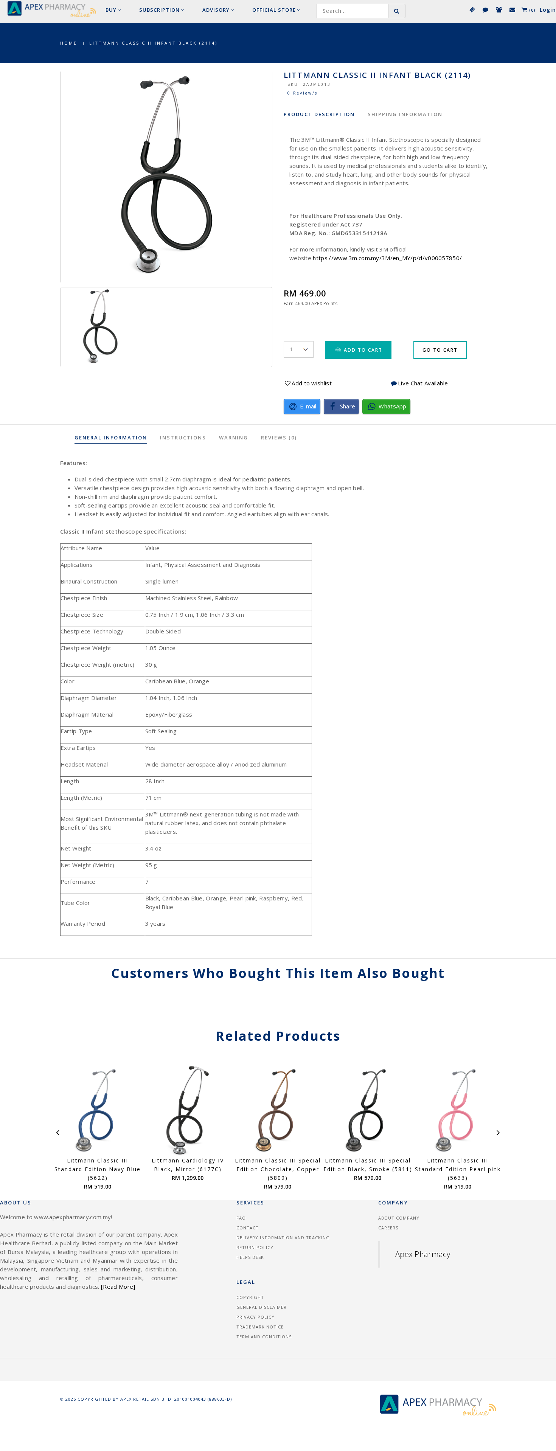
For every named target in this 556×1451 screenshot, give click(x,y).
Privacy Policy (255, 1317)
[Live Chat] (485, 9)
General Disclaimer (261, 1307)
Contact (247, 1228)
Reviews (279, 437)
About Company (398, 1218)
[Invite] (498, 9)
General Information (111, 437)
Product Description (319, 114)
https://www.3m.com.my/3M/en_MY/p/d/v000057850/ (387, 258)
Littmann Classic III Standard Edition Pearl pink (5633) (458, 1169)
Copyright (250, 1297)
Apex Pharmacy (422, 1254)
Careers (388, 1228)
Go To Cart (440, 350)
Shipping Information (405, 114)
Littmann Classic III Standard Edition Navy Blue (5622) (97, 1169)
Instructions (183, 437)
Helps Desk (250, 1257)
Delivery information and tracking (283, 1237)
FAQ (241, 1218)
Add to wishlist (312, 383)
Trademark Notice (260, 1327)
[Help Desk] (512, 9)
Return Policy (254, 1247)
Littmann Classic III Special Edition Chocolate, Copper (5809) (278, 1169)
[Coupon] (471, 9)
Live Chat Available (423, 383)
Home (68, 43)
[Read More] (118, 1286)
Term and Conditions (264, 1336)
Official (274, 9)
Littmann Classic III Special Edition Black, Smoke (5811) (367, 1165)
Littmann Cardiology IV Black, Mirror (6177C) (188, 1165)
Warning (233, 437)
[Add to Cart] (196, 1153)
